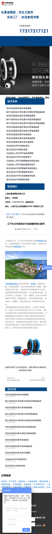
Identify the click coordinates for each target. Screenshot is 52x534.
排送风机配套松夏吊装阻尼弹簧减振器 (22, 127)
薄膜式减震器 (38, 487)
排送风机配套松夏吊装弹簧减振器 (20, 138)
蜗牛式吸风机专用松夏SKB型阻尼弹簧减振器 (25, 112)
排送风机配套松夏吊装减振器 (18, 134)
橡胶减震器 (43, 481)
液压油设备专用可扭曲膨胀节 (18, 157)
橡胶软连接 (5, 484)
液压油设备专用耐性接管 (17, 149)
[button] (26, 39)
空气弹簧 (12, 481)
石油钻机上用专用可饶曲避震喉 (19, 153)
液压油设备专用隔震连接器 (18, 179)
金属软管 (27, 487)
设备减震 (27, 484)
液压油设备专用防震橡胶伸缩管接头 (21, 168)
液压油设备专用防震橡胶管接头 (19, 172)
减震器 (4, 481)
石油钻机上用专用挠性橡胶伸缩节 (20, 164)
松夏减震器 (32, 481)
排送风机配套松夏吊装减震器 (18, 108)
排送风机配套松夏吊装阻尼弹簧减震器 (22, 131)
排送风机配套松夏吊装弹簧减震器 (20, 116)
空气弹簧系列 (38, 484)
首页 (8, 214)
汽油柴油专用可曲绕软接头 (18, 146)
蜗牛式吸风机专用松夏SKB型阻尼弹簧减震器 (25, 123)
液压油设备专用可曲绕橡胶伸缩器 (20, 176)
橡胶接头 (22, 481)
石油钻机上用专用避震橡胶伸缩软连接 (22, 161)
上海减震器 (17, 487)
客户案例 (15, 214)
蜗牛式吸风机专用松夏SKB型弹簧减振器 (23, 119)
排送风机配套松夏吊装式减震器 (19, 142)
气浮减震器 (17, 484)
